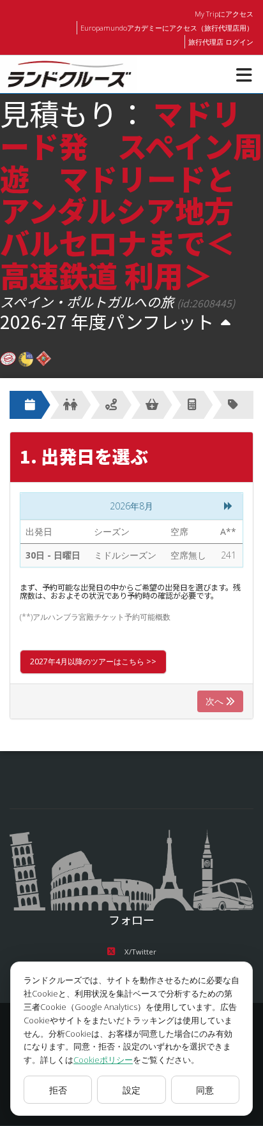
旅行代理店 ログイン (220, 42)
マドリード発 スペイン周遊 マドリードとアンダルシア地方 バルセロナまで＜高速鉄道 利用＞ (131, 193)
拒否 (58, 1090)
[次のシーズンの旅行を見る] (225, 322)
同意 (205, 1090)
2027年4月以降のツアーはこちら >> (93, 661)
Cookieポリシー (103, 1059)
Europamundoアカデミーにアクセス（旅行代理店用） (166, 28)
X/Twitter (140, 951)
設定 (131, 1090)
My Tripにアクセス (224, 13)
